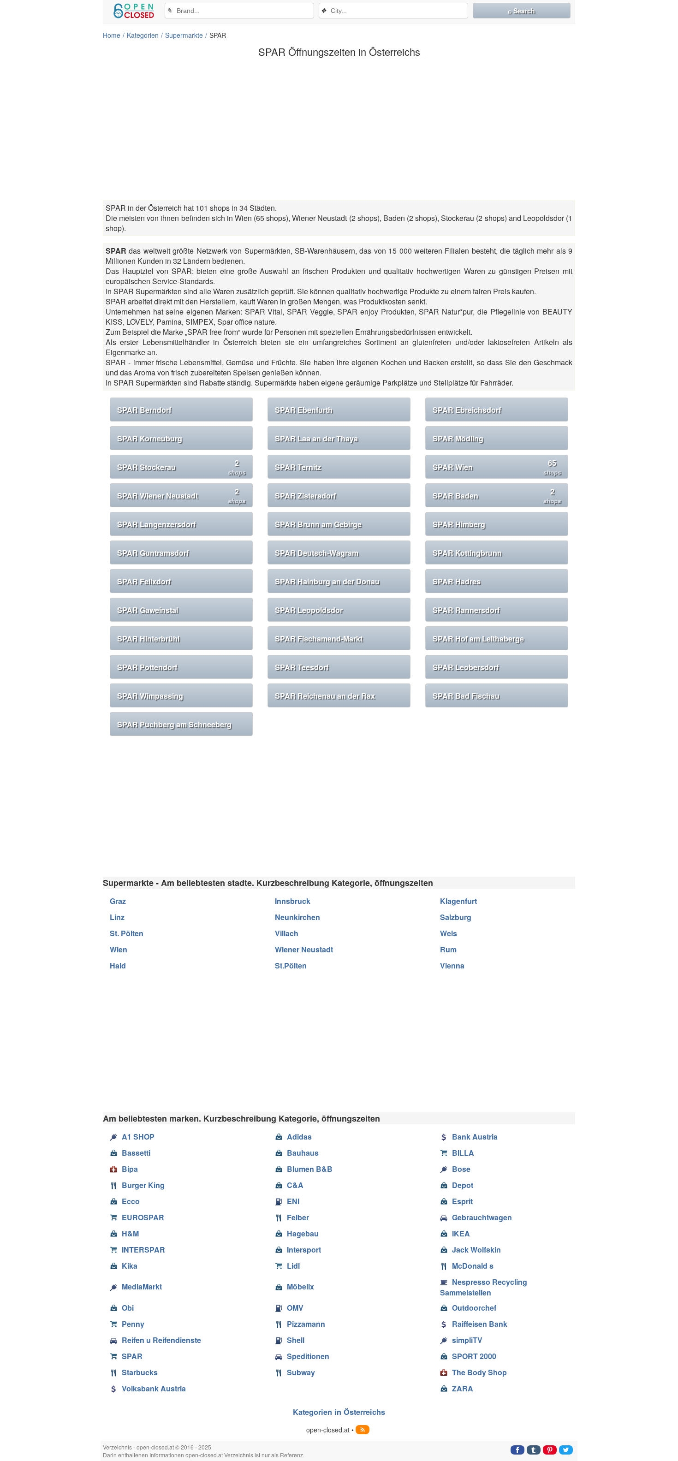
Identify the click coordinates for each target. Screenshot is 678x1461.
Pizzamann (306, 1323)
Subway (301, 1372)
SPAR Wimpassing (150, 695)
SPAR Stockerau (181, 466)
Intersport (304, 1249)
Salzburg (455, 917)
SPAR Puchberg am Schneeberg (174, 724)
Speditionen (308, 1356)
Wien (118, 949)
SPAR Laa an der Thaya (316, 438)
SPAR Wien (497, 466)
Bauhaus (303, 1152)
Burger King (143, 1185)
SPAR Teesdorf (301, 667)
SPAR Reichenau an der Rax (325, 695)
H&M (130, 1233)
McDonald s (473, 1265)
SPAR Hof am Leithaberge (478, 638)
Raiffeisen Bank (479, 1323)
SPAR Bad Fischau (466, 695)
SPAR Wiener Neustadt (181, 495)
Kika (129, 1265)
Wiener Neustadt (304, 949)
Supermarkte (184, 35)
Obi (128, 1307)
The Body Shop (479, 1372)
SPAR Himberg (459, 524)
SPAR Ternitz (298, 467)
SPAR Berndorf (144, 409)
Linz (117, 917)
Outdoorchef (474, 1307)
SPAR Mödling (458, 438)
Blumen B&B (310, 1169)
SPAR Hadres (457, 581)
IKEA (461, 1233)
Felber (298, 1217)
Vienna (452, 965)
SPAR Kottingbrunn (467, 552)
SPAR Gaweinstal (147, 610)
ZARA (462, 1388)
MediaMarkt (142, 1286)
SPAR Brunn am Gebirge (318, 524)
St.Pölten (291, 965)
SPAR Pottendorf (147, 667)
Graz (118, 901)
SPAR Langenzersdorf (156, 524)
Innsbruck (292, 901)
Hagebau (303, 1233)
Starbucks (140, 1372)
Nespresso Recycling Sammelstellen (483, 1287)
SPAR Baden (497, 495)
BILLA (463, 1152)
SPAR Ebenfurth (304, 409)
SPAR (132, 1356)
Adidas (299, 1136)
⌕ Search (521, 10)
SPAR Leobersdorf (466, 667)
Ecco (131, 1201)
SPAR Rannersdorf (466, 610)
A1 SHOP (138, 1136)
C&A (295, 1185)
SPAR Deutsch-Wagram (316, 552)
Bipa (130, 1169)
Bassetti (136, 1152)
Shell (295, 1340)
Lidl (293, 1265)
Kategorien (143, 35)
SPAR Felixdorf (144, 581)
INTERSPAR (143, 1249)
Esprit (462, 1201)
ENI (293, 1201)
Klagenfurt (458, 901)
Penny (133, 1323)
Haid (118, 965)
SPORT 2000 (474, 1356)
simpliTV (467, 1340)
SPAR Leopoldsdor (309, 610)
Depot (462, 1185)
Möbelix (300, 1286)
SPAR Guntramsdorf (153, 552)
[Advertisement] (339, 128)
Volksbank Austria (154, 1388)
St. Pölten (126, 933)
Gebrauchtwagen (482, 1217)
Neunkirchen (297, 917)
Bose (461, 1169)
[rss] (362, 1429)
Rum (448, 949)
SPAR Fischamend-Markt (319, 638)
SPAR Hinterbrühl (148, 638)
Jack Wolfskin (476, 1249)
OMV (295, 1307)
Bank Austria (475, 1136)
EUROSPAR (143, 1217)
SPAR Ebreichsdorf (467, 409)
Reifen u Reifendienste (161, 1340)
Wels (448, 933)
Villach (286, 933)
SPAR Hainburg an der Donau (327, 581)
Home (111, 35)
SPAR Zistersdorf (305, 495)
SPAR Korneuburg (149, 438)
